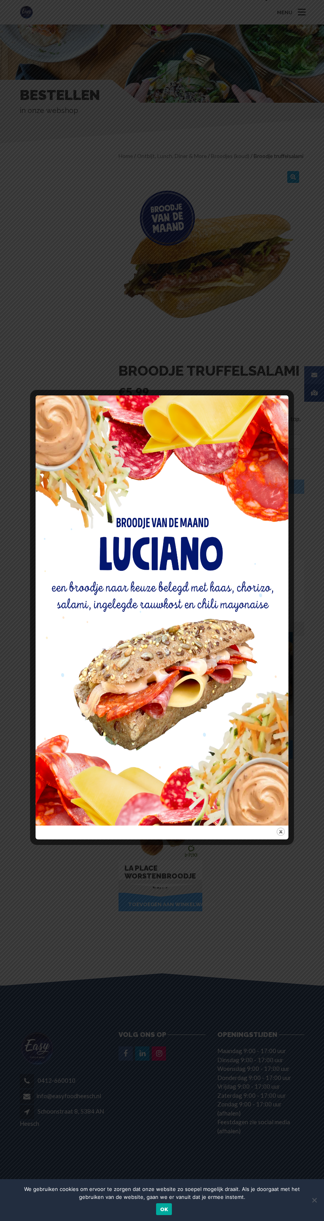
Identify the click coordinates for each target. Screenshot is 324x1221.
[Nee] (314, 1200)
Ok (164, 1209)
